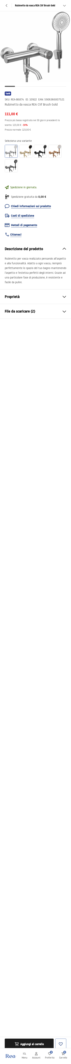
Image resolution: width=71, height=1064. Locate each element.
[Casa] (10, 1056)
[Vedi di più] (64, 5)
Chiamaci (15, 235)
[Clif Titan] (11, 165)
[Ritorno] (6, 5)
